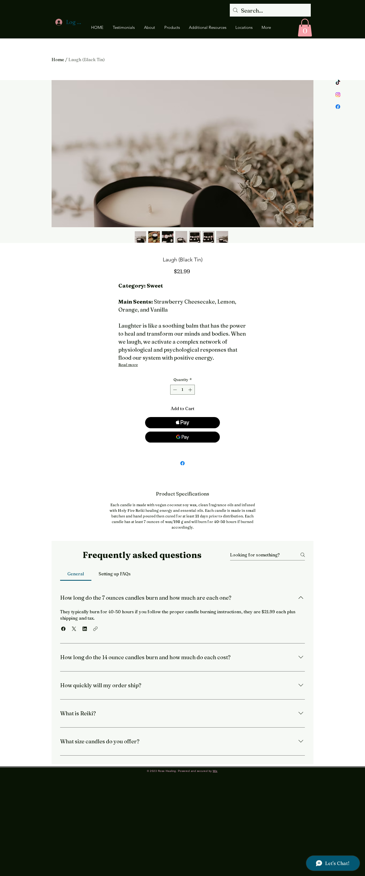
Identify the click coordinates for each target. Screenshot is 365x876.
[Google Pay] (182, 437)
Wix (215, 770)
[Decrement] (174, 389)
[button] (304, 28)
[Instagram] (338, 95)
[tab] (75, 574)
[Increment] (190, 389)
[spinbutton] (182, 389)
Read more (128, 364)
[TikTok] (338, 83)
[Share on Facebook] (182, 463)
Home (58, 59)
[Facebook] (338, 107)
